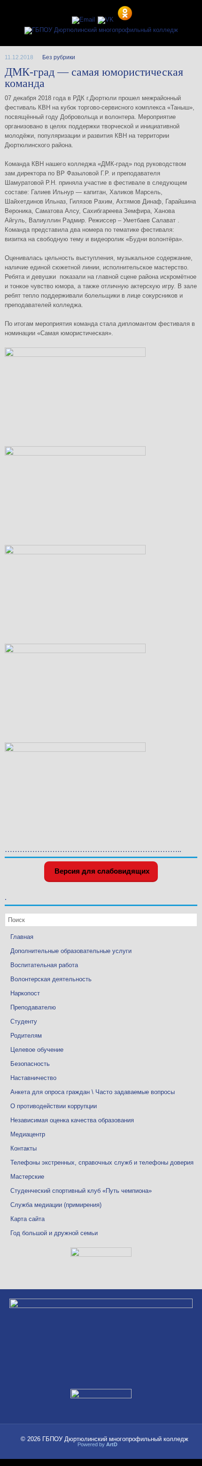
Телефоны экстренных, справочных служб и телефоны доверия (102, 1162)
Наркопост (25, 993)
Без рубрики (58, 57)
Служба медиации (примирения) (55, 1204)
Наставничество (33, 1077)
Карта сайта (27, 1218)
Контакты (23, 1148)
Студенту (23, 1021)
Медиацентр (27, 1134)
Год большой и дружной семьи (54, 1233)
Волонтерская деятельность (51, 979)
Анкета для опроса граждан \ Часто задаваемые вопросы (92, 1092)
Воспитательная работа (44, 965)
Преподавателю (33, 1007)
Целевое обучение (36, 1049)
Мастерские (27, 1176)
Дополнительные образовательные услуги (71, 950)
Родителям (26, 1035)
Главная (21, 936)
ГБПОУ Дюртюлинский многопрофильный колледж (115, 1438)
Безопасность (30, 1063)
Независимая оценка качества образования (72, 1120)
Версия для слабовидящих (101, 871)
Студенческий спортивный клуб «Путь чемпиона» (81, 1190)
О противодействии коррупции (53, 1106)
